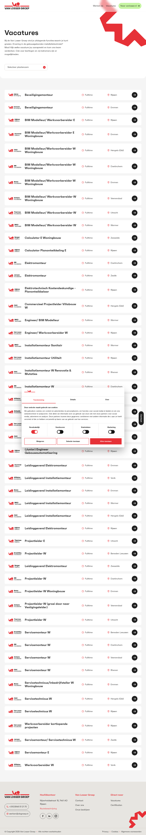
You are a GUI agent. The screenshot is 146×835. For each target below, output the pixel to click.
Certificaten (116, 805)
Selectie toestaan (73, 441)
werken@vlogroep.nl (18, 813)
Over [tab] (107, 400)
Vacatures (111, 5)
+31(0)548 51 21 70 (18, 806)
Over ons (79, 805)
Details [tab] (73, 400)
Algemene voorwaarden (131, 831)
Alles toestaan (105, 441)
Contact (79, 800)
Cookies (114, 831)
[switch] (60, 432)
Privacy (105, 831)
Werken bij (98, 5)
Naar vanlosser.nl (128, 5)
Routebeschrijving (48, 808)
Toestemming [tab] (38, 400)
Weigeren (40, 441)
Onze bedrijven (82, 809)
